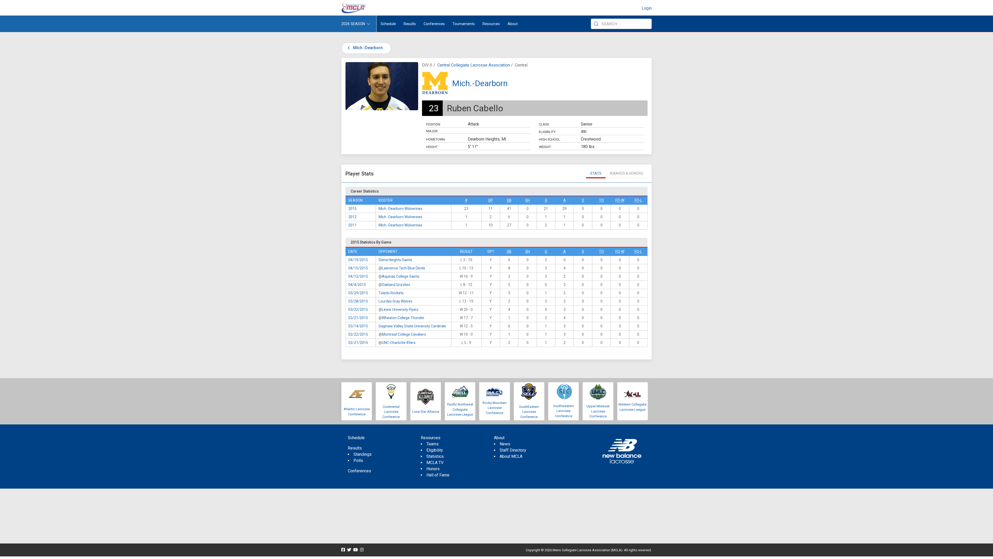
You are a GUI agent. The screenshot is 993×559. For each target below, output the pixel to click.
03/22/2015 (358, 309)
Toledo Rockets (391, 293)
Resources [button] (491, 24)
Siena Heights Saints (395, 260)
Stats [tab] (595, 173)
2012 (352, 217)
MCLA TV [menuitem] (434, 462)
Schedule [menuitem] (388, 24)
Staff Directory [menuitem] (513, 450)
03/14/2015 (358, 326)
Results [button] (410, 24)
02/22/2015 (358, 334)
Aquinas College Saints (400, 276)
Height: (432, 147)
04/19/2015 (358, 260)
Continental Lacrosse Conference (391, 412)
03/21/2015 (358, 318)
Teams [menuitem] (432, 444)
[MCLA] (354, 8)
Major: (432, 131)
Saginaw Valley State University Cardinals (412, 326)
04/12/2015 (358, 276)
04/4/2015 (357, 285)
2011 (352, 225)
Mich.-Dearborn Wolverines (400, 209)
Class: (544, 124)
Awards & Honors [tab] (626, 173)
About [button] (513, 24)
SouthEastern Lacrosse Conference (529, 412)
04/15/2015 (358, 268)
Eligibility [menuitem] (434, 450)
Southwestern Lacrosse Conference (563, 411)
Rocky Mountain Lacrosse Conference (495, 408)
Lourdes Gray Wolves (395, 301)
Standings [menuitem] (362, 454)
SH (527, 200)
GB (509, 200)
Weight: (545, 147)
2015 (352, 209)
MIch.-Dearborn (367, 47)
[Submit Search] (596, 24)
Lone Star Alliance (425, 412)
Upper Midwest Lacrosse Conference (598, 411)
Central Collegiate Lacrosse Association (473, 65)
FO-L (638, 200)
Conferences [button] (434, 24)
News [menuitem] (505, 444)
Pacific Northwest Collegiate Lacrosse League (460, 409)
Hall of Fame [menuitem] (437, 475)
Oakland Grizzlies (396, 285)
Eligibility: (547, 132)
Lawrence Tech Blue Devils (403, 268)
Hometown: (436, 139)
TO (601, 200)
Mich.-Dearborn (480, 83)
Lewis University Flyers (400, 309)
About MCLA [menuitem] (511, 456)
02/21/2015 (358, 343)
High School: (550, 139)
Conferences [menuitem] (359, 470)
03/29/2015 (358, 293)
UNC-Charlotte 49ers (399, 343)
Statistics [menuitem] (435, 456)
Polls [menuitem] (358, 460)
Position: (433, 124)
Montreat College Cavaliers (404, 334)
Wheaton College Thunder (403, 318)
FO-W (619, 200)
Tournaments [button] (464, 24)
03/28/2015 (358, 301)
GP (490, 200)
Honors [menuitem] (433, 468)
